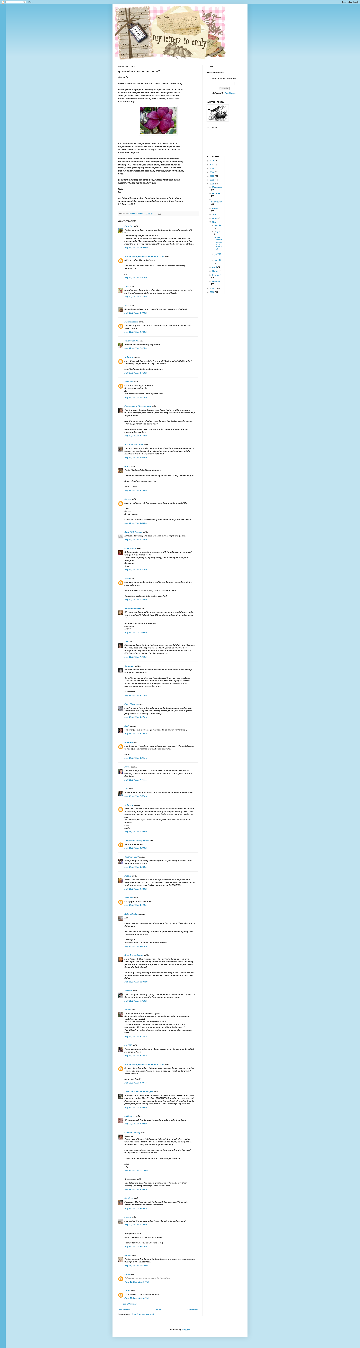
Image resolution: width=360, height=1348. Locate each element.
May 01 (218, 260)
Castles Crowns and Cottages (138, 1092)
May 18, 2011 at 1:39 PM (135, 832)
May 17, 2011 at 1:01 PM (135, 277)
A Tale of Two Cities (133, 444)
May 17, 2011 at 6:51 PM (135, 569)
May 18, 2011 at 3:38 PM (135, 867)
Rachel (127, 1255)
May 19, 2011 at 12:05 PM (136, 982)
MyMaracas (129, 1116)
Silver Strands (131, 341)
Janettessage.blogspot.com (137, 406)
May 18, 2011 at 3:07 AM (135, 717)
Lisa (126, 788)
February (216, 275)
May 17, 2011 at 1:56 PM (135, 297)
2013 (212, 176)
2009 (212, 292)
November (217, 187)
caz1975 (128, 1045)
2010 (212, 288)
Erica (126, 305)
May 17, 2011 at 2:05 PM (135, 332)
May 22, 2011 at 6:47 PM (135, 1246)
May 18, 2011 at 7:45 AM (135, 780)
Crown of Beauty (132, 1132)
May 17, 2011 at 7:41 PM (135, 657)
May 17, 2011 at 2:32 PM (135, 348)
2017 (212, 164)
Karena (127, 499)
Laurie (127, 1274)
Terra (127, 286)
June (215, 218)
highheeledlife (131, 322)
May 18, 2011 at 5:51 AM (135, 758)
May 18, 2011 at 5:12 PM (135, 905)
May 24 (218, 225)
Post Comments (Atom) (143, 1314)
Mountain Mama (132, 608)
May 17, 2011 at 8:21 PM (135, 695)
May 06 (218, 254)
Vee (126, 641)
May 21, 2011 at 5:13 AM (135, 1036)
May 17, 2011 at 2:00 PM (135, 313)
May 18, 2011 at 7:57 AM (135, 796)
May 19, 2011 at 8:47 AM (135, 946)
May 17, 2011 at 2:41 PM (135, 373)
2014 (212, 172)
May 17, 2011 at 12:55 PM (136, 247)
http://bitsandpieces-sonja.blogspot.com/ (144, 256)
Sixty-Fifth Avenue (133, 532)
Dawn (127, 578)
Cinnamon (129, 666)
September (216, 202)
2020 (212, 161)
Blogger (185, 1330)
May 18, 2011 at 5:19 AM (135, 733)
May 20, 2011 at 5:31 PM (135, 1001)
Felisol (127, 1010)
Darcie (127, 767)
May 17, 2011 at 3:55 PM (135, 436)
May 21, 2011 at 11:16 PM (136, 1170)
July (214, 214)
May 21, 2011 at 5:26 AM (135, 1055)
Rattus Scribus (131, 914)
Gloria (127, 466)
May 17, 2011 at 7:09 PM (135, 632)
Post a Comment (129, 1304)
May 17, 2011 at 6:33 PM (135, 539)
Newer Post (124, 1309)
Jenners (128, 991)
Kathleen (129, 1198)
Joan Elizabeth (131, 704)
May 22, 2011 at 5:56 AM (135, 1189)
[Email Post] (159, 214)
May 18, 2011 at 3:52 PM (135, 889)
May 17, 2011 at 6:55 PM (135, 600)
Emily (127, 726)
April (214, 267)
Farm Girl (128, 226)
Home (158, 1309)
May (214, 222)
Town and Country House (136, 840)
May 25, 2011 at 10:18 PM (136, 1265)
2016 (212, 168)
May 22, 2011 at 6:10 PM (135, 1224)
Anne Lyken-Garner (133, 955)
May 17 (218, 231)
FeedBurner (230, 93)
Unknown (129, 357)
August (215, 208)
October (216, 193)
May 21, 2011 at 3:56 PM (135, 1107)
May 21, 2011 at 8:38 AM (135, 1083)
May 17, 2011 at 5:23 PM (135, 490)
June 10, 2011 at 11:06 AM (136, 1282)
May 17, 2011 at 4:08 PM (135, 457)
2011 (212, 184)
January (216, 281)
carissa (127, 1217)
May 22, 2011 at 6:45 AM (135, 1208)
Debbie (127, 876)
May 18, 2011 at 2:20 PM (135, 848)
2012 (212, 180)
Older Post (192, 1309)
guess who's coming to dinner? (218, 243)
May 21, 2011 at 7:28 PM (135, 1124)
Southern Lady (131, 857)
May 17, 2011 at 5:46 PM (135, 523)
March (215, 271)
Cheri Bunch (130, 548)
